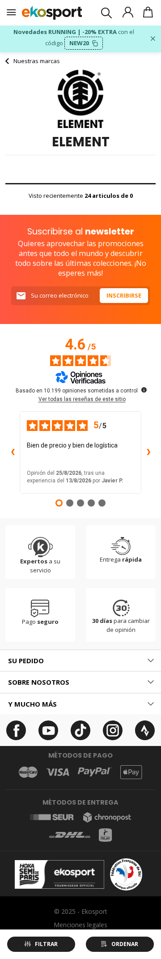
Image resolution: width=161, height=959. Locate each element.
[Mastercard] (28, 772)
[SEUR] (52, 817)
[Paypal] (95, 772)
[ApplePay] (131, 772)
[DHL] (69, 835)
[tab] (80, 660)
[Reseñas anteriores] (12, 452)
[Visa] (57, 772)
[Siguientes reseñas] (148, 452)
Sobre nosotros (38, 682)
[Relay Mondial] (105, 835)
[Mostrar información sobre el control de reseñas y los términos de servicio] (144, 389)
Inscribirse (123, 295)
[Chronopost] (107, 817)
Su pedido (26, 660)
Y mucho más (32, 703)
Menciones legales (80, 925)
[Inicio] (52, 13)
